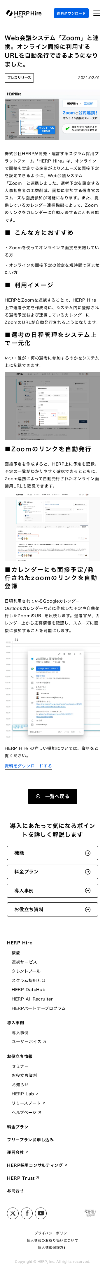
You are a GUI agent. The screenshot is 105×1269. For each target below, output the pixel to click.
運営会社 (15, 1152)
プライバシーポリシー (52, 1233)
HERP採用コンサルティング (35, 1165)
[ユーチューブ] (41, 1213)
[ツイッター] (13, 1213)
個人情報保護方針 (52, 1247)
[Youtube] (27, 1213)
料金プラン (18, 1127)
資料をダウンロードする (28, 766)
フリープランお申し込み (30, 1140)
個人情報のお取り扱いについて (52, 1240)
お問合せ (15, 1191)
